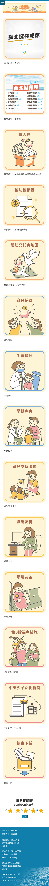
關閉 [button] (2, 2)
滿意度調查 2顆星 (17, 810)
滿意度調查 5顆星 (41, 810)
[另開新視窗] (24, 39)
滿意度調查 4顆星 (33, 810)
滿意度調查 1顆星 (10, 810)
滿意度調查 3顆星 (25, 810)
